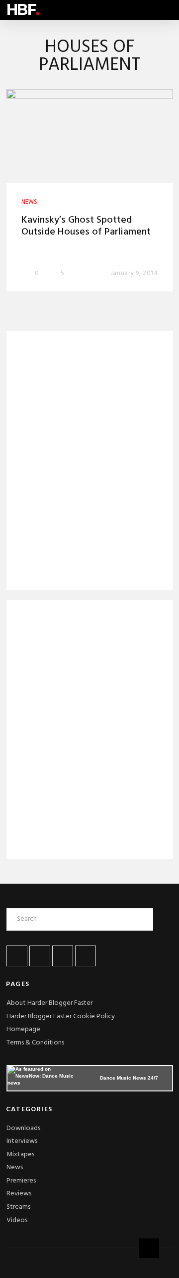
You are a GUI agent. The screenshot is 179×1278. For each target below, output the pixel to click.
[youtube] (62, 956)
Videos (16, 1220)
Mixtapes (20, 1154)
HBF (22, 9)
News (14, 1167)
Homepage (23, 1029)
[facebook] (16, 956)
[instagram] (85, 956)
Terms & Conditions (35, 1042)
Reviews (18, 1193)
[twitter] (39, 956)
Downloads (23, 1128)
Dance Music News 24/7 (129, 1078)
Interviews (21, 1141)
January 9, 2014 (134, 273)
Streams (18, 1207)
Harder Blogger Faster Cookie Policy (60, 1016)
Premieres (21, 1180)
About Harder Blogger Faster (49, 1003)
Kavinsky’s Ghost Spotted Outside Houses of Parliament (86, 226)
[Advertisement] (89, 463)
